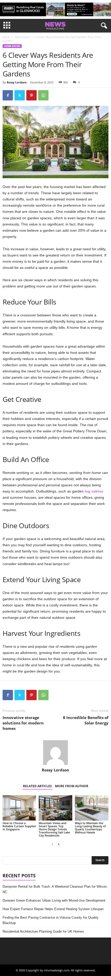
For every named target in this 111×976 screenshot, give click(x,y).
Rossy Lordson (17, 82)
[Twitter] (19, 95)
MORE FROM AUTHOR (71, 786)
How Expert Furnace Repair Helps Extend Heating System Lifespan (53, 909)
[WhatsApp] (43, 95)
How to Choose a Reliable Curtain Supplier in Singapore (19, 826)
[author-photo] (55, 752)
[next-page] (58, 844)
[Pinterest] (31, 95)
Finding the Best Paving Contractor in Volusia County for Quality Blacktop (51, 920)
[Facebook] (8, 95)
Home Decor (22, 37)
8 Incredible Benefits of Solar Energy (85, 720)
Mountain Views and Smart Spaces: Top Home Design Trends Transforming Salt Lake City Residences (54, 829)
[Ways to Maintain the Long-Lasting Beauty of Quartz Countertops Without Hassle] (91, 807)
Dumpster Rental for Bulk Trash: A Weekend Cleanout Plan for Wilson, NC (55, 889)
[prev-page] (52, 844)
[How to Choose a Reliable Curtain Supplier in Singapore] (19, 807)
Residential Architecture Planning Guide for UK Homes (43, 931)
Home (6, 37)
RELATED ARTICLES (37, 786)
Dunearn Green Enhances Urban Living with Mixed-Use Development (54, 900)
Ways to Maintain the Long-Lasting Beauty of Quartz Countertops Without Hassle (90, 827)
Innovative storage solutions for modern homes (23, 723)
